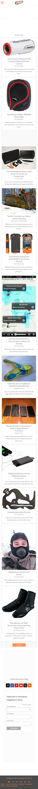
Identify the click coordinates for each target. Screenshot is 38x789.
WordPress (28, 778)
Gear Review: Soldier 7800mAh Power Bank (19, 115)
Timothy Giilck (20, 264)
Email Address (18, 706)
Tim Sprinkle (20, 66)
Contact (7, 784)
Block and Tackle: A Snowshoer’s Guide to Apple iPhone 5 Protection (19, 428)
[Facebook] (12, 685)
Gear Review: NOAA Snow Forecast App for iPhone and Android (19, 341)
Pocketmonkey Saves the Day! (19, 512)
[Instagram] (8, 685)
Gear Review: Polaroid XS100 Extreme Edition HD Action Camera (19, 61)
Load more (19, 645)
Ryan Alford (20, 178)
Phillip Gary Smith (20, 630)
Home (2, 784)
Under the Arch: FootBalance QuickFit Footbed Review (19, 384)
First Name (10, 713)
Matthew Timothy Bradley (20, 221)
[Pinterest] (16, 685)
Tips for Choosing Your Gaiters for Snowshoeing (19, 217)
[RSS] (30, 685)
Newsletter (29, 784)
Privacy (3, 786)
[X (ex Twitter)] (25, 685)
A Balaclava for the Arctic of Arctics (19, 573)
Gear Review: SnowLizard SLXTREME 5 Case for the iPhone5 (19, 258)
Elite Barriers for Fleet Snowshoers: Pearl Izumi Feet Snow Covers (19, 625)
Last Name (10, 720)
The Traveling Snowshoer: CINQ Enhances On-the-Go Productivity (19, 173)
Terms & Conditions (12, 786)
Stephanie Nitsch (19, 388)
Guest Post (21, 784)
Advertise (14, 784)
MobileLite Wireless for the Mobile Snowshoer (19, 474)
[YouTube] (21, 685)
